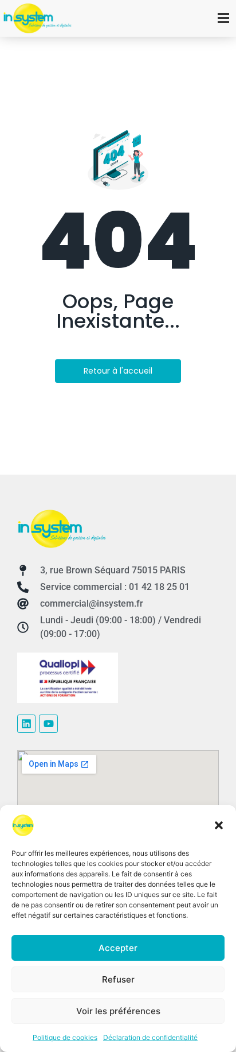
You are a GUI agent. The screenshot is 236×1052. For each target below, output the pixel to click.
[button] (219, 825)
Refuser (118, 979)
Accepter (118, 947)
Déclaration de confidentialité (150, 1037)
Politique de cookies (65, 1037)
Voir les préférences (118, 1011)
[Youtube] (48, 724)
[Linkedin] (26, 724)
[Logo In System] (61, 529)
